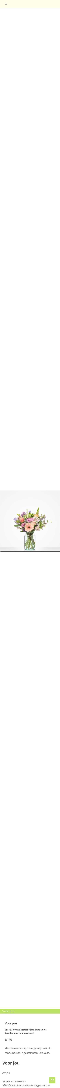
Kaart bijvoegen (14, 1081)
